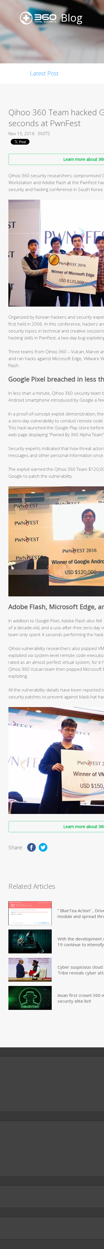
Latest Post (44, 73)
